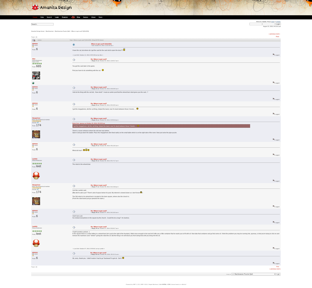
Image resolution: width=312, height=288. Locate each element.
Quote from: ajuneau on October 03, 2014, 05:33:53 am (88, 123)
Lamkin (34, 159)
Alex (33, 59)
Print (277, 36)
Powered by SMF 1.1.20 (133, 284)
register (278, 21)
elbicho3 (183, 284)
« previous (272, 34)
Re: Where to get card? (99, 59)
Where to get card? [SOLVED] (80, 31)
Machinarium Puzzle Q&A (62, 31)
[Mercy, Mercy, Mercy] (33, 83)
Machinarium (50, 31)
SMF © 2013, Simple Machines (149, 284)
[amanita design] (72, 17)
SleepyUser (36, 118)
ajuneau (35, 43)
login (272, 21)
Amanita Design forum (37, 31)
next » (278, 34)
